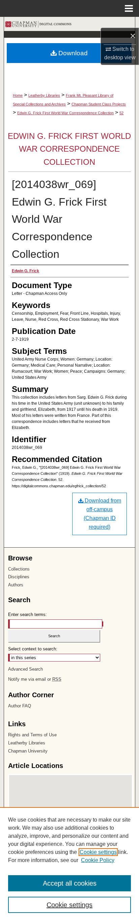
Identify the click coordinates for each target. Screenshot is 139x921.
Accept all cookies (69, 883)
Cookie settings (98, 852)
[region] (69, 864)
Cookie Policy (97, 860)
